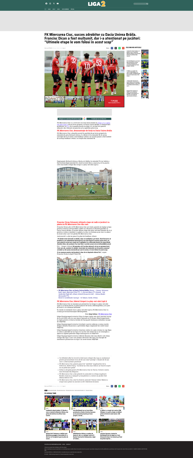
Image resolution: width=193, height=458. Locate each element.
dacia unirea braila (52, 390)
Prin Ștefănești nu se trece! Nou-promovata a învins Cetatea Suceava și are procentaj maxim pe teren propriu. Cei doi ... (84, 413)
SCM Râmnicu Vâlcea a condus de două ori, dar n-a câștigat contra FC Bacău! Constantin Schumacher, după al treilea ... (84, 436)
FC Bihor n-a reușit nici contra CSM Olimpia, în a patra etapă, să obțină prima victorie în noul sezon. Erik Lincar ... (111, 413)
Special (72, 9)
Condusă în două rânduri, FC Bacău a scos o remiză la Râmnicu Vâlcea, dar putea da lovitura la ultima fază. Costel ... (57, 413)
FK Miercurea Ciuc (105, 314)
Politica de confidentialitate (52, 444)
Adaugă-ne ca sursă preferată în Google (70, 118)
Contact (68, 444)
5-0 (67, 126)
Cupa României (65, 9)
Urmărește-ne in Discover (98, 118)
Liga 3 (53, 9)
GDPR (63, 444)
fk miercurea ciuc (61, 390)
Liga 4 (58, 9)
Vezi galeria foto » (114, 101)
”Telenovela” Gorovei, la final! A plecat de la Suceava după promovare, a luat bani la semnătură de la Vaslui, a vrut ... (133, 83)
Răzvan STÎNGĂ (48, 48)
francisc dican (89, 390)
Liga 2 (49, 9)
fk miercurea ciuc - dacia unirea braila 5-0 (75, 390)
